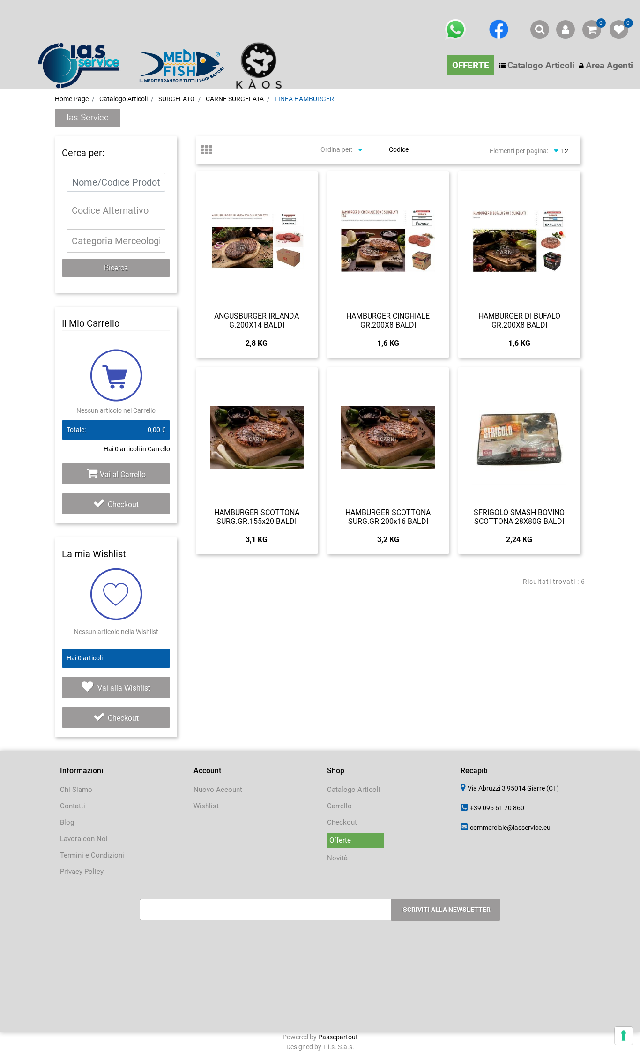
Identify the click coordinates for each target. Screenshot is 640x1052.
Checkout (123, 504)
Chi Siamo (76, 789)
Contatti (72, 806)
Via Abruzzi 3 (513, 788)
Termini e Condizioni (92, 855)
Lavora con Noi (84, 839)
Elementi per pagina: (519, 151)
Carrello (339, 806)
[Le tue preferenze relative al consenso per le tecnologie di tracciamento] (624, 1036)
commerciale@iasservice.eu (510, 827)
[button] (116, 268)
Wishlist (206, 806)
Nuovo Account (217, 789)
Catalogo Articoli (353, 789)
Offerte (340, 840)
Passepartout (338, 1037)
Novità (337, 858)
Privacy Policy (82, 871)
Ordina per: (336, 149)
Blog (67, 822)
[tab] (211, 150)
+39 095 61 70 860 (497, 808)
